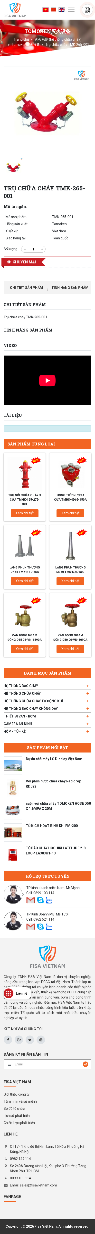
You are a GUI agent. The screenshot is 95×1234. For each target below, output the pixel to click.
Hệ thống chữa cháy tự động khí (33, 701)
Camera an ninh (18, 724)
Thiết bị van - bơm (20, 716)
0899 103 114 (43, 893)
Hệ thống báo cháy (21, 686)
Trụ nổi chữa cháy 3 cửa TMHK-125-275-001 (24, 500)
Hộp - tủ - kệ (15, 731)
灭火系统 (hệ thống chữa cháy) (58, 39)
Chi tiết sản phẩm (26, 288)
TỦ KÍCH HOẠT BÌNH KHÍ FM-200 (52, 826)
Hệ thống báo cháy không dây (31, 709)
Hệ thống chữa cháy (22, 693)
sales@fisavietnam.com (38, 1185)
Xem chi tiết (25, 513)
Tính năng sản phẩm (69, 288)
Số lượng (10, 249)
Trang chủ (21, 39)
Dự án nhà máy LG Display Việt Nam (54, 759)
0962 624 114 (43, 919)
